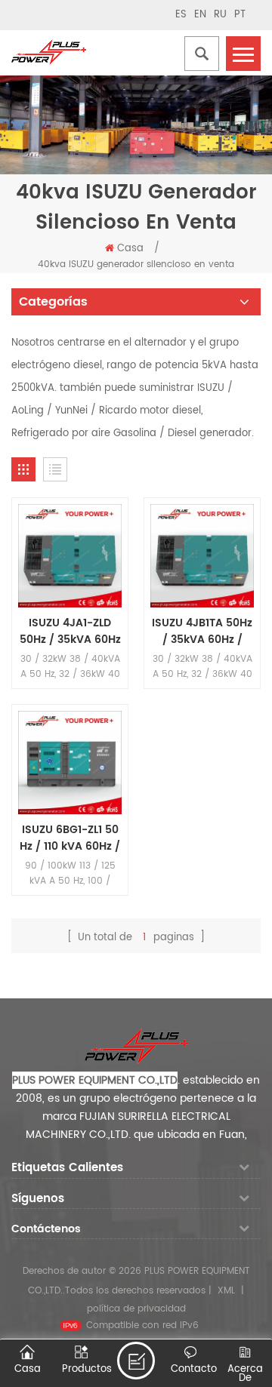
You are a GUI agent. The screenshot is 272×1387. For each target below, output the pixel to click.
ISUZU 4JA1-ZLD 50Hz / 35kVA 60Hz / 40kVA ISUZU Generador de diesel (70, 631)
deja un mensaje (136, 1360)
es (181, 15)
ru (220, 15)
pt (240, 15)
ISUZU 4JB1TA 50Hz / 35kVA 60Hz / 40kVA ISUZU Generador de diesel (202, 631)
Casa (130, 249)
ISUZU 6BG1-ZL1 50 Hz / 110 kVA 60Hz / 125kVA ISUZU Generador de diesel (70, 838)
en (200, 15)
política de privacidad (136, 1309)
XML (226, 1291)
